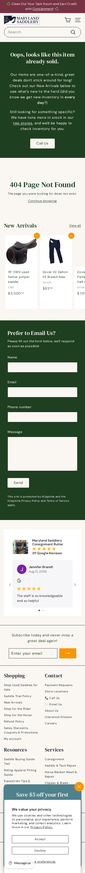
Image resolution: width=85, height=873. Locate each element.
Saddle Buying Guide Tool (19, 761)
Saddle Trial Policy (17, 696)
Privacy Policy (30, 500)
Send (18, 482)
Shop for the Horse (18, 715)
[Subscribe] (67, 653)
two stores (23, 123)
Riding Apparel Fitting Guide (20, 772)
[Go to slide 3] (46, 610)
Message (15, 432)
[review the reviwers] (19, 581)
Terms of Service (58, 500)
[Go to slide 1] (39, 610)
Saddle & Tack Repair (60, 765)
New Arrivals (13, 702)
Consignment (43, 9)
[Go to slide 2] (43, 610)
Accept (40, 839)
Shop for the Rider (17, 709)
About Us (51, 711)
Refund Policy (14, 721)
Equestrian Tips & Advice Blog (17, 783)
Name (12, 357)
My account (12, 739)
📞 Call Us (52, 698)
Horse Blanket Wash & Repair (61, 774)
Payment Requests (58, 685)
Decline (40, 851)
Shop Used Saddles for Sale (21, 687)
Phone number (20, 407)
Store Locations (56, 691)
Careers (51, 723)
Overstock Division (58, 717)
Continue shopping (42, 201)
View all (75, 226)
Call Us (42, 143)
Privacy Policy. (41, 827)
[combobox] (42, 32)
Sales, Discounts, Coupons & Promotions (21, 730)
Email (12, 382)
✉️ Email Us (53, 704)
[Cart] (67, 20)
